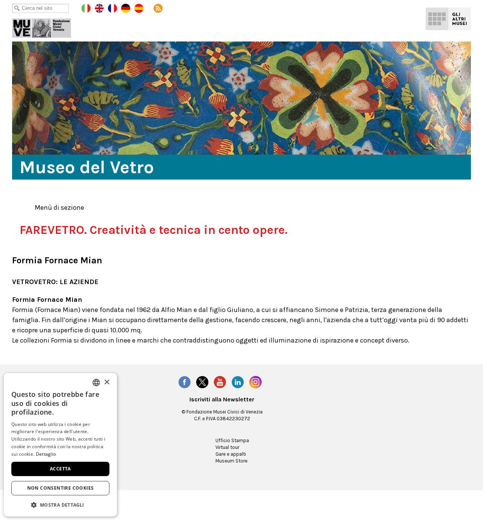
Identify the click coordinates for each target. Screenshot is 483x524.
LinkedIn (237, 382)
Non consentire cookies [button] (60, 488)
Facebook (184, 382)
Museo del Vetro (47, 26)
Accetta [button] (60, 469)
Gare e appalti (230, 454)
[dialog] (60, 444)
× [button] (106, 382)
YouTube (220, 382)
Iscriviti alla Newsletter (221, 399)
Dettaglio (46, 454)
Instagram (255, 382)
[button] (60, 504)
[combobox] (96, 382)
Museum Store (231, 461)
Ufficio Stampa (232, 440)
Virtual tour (227, 447)
